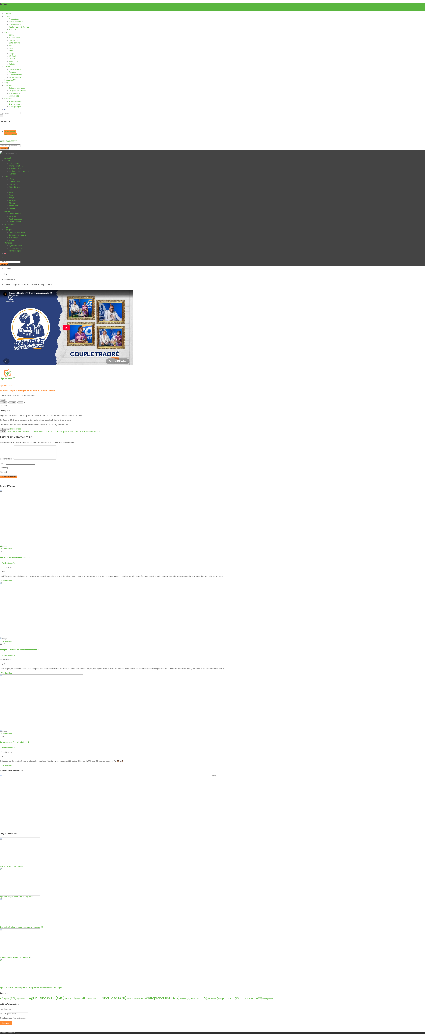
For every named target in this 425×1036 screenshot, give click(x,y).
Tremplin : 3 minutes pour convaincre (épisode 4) (19, 650)
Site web (3, 472)
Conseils (25, 431)
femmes (185, 999)
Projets (83, 431)
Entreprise (63, 431)
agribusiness (22, 999)
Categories (5, 429)
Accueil (7, 13)
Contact (8, 98)
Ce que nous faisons (17, 90)
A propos (8, 85)
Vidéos (7, 16)
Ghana (12, 59)
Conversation (15, 69)
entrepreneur (140, 999)
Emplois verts (15, 24)
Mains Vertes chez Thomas (11, 866)
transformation (251, 998)
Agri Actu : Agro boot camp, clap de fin (15, 557)
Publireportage (15, 74)
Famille (71, 431)
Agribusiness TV (15, 101)
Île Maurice (13, 61)
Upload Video (10, 131)
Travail (97, 431)
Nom (2, 463)
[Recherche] (1, 116)
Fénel (77, 431)
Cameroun (13, 40)
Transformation (16, 21)
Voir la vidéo (6, 580)
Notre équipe (14, 93)
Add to (3, 400)
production (231, 998)
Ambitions (10, 431)
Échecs (40, 431)
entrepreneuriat (51, 431)
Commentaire (7, 459)
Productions (14, 19)
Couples (33, 431)
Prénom (3, 1013)
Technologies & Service (19, 27)
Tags (3, 431)
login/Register (10, 134)
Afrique (8, 998)
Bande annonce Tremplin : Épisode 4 (14, 742)
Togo (11, 51)
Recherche (4, 148)
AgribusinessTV (6, 385)
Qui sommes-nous (17, 88)
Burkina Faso (14, 37)
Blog (6, 82)
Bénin (11, 35)
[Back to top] (0, 1028)
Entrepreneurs (15, 104)
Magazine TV (9, 80)
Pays (6, 32)
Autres (7, 66)
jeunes (198, 998)
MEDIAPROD (14, 96)
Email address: (6, 1018)
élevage (267, 998)
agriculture (76, 998)
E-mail (3, 467)
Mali (10, 45)
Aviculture (92, 999)
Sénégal (12, 56)
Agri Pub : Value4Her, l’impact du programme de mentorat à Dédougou (31, 987)
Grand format (15, 77)
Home (8, 268)
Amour (18, 431)
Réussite (90, 431)
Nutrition (12, 29)
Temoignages (15, 106)
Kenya (11, 53)
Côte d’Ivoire (14, 43)
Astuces (12, 72)
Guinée (12, 64)
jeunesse (215, 998)
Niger (11, 48)
